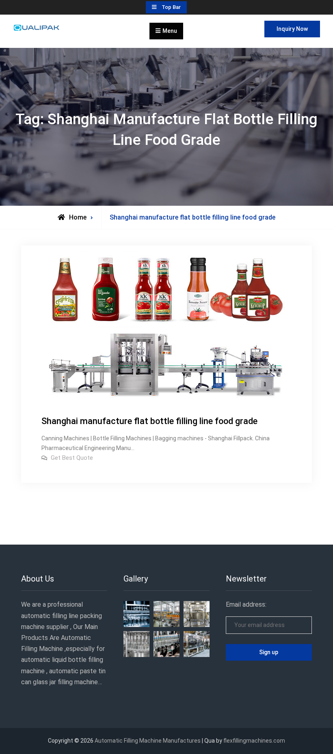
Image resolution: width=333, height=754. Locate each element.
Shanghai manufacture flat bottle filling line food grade (149, 421)
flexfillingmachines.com (254, 740)
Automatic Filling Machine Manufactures (148, 740)
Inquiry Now (292, 29)
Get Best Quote (72, 457)
